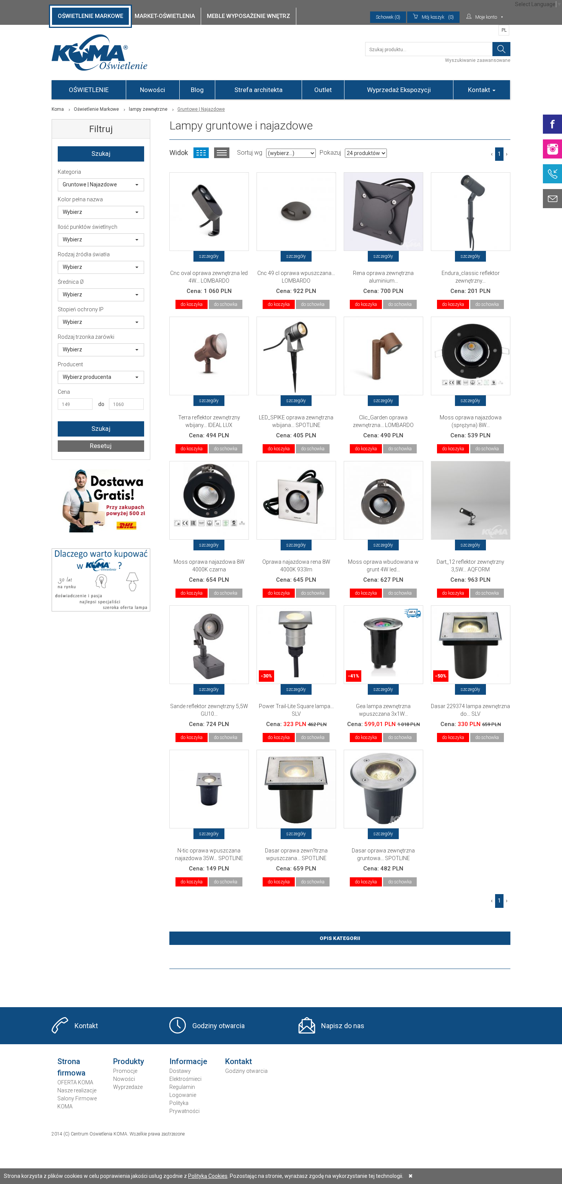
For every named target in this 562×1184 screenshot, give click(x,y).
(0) (438, 17)
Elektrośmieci (185, 1079)
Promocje (125, 1071)
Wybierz (72, 212)
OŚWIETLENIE (89, 90)
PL (504, 30)
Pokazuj (330, 152)
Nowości (152, 90)
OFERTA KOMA (75, 1082)
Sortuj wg (249, 152)
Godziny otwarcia (218, 1026)
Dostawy (180, 1071)
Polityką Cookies (207, 1176)
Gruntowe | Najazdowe (90, 184)
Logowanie (182, 1095)
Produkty (128, 1061)
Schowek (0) (388, 17)
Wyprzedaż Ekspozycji (399, 90)
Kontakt (480, 90)
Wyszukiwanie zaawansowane (477, 60)
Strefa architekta (258, 90)
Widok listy (221, 152)
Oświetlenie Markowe (96, 109)
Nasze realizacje (76, 1090)
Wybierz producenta (87, 377)
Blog (197, 90)
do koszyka (191, 304)
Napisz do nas (342, 1026)
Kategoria (69, 172)
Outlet (323, 90)
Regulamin (182, 1087)
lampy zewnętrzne (148, 109)
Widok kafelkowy (201, 152)
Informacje (188, 1061)
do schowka (225, 304)
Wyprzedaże (128, 1087)
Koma (58, 109)
